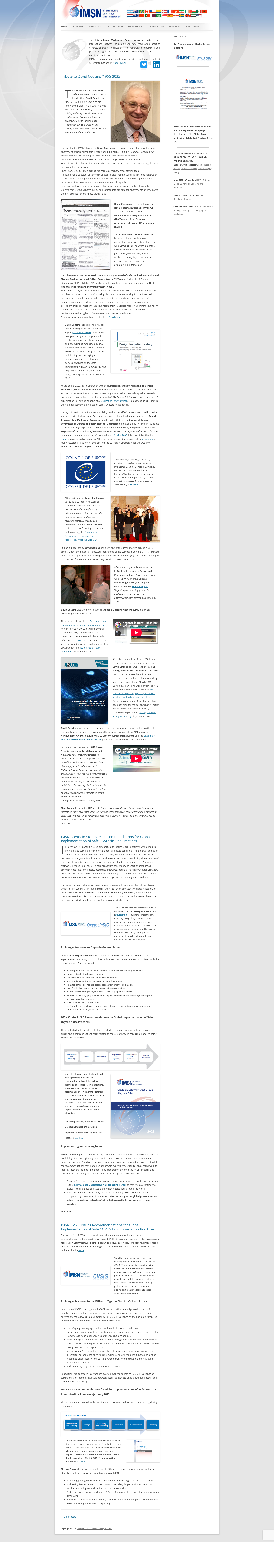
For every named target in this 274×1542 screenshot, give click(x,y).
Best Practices (115, 26)
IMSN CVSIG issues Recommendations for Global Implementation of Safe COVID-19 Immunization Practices (108, 1227)
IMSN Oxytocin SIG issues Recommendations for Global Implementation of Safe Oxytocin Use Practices (106, 838)
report (64, 438)
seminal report (140, 586)
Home (64, 26)
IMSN (81, 1250)
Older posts (68, 1516)
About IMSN (77, 26)
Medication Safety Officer (113, 400)
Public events (157, 26)
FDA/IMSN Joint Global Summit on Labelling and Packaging (192, 184)
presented (147, 438)
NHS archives (113, 317)
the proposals (80, 640)
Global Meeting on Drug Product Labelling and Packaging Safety (192, 168)
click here (79, 1138)
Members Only (192, 26)
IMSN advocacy (95, 26)
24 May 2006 (120, 435)
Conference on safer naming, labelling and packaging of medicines (193, 210)
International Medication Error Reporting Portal (99, 1184)
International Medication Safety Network (94, 1528)
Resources (174, 26)
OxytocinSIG (121, 914)
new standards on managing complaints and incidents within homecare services (134, 693)
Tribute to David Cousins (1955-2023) (91, 76)
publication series (81, 332)
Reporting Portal (137, 26)
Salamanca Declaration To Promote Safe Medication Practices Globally (81, 536)
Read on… (134, 484)
